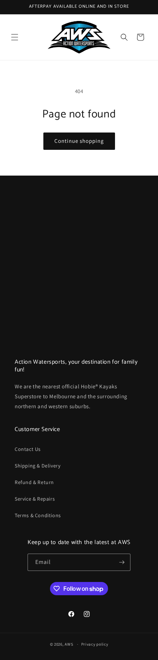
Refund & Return (34, 482)
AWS (69, 644)
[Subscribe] (122, 562)
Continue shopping (79, 140)
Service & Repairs (35, 498)
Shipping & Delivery (37, 465)
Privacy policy (94, 644)
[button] (15, 37)
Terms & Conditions (38, 515)
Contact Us (28, 449)
